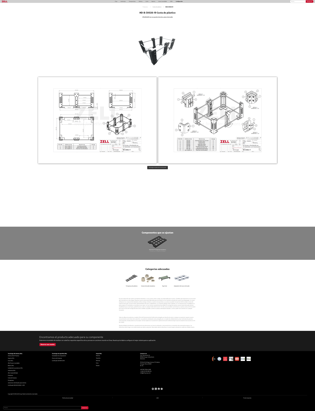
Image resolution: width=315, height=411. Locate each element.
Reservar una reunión (48, 344)
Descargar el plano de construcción (157, 167)
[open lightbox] (97, 120)
